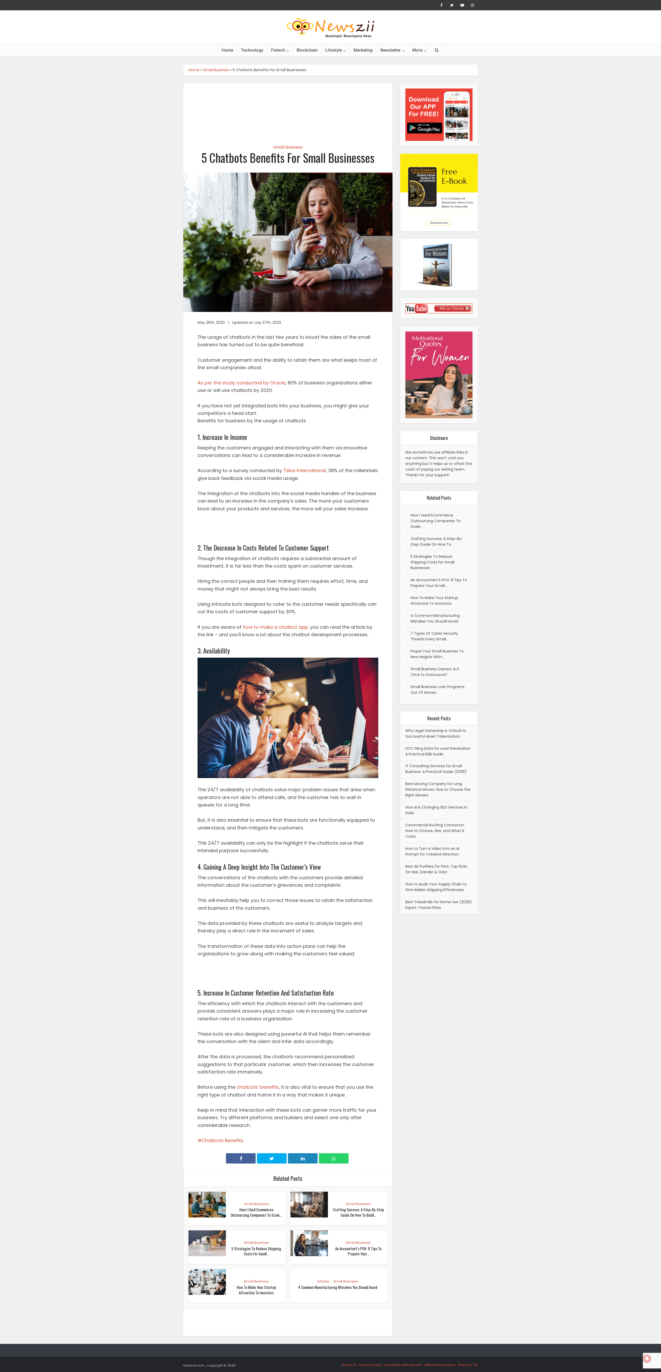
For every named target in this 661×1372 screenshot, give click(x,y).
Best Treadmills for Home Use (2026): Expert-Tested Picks (439, 904)
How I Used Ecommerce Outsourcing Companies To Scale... (256, 1212)
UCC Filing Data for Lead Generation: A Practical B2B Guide (438, 751)
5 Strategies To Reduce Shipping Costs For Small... (256, 1251)
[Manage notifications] (647, 1358)
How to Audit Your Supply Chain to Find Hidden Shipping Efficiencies (436, 887)
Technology (252, 50)
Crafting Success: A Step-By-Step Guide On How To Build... (358, 1212)
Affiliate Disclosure (439, 1364)
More (417, 50)
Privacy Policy (370, 1364)
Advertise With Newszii (403, 1364)
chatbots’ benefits (258, 1087)
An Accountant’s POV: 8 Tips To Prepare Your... (358, 1251)
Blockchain (307, 50)
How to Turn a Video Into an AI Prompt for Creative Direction (432, 851)
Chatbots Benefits (222, 1140)
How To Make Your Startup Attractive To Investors (256, 1289)
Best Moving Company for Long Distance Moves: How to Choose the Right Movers (437, 789)
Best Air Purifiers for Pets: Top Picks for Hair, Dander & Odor (436, 869)
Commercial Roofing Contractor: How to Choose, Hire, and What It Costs (435, 830)
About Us (349, 1364)
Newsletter (390, 50)
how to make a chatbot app (275, 627)
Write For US (468, 1364)
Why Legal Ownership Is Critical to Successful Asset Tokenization (435, 733)
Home (227, 50)
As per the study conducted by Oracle (241, 383)
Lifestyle (333, 50)
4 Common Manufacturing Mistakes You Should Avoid (337, 1287)
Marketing (363, 50)
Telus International (304, 470)
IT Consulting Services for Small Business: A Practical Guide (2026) (436, 768)
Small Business (216, 69)
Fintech (278, 50)
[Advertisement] (287, 109)
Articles (323, 1281)
